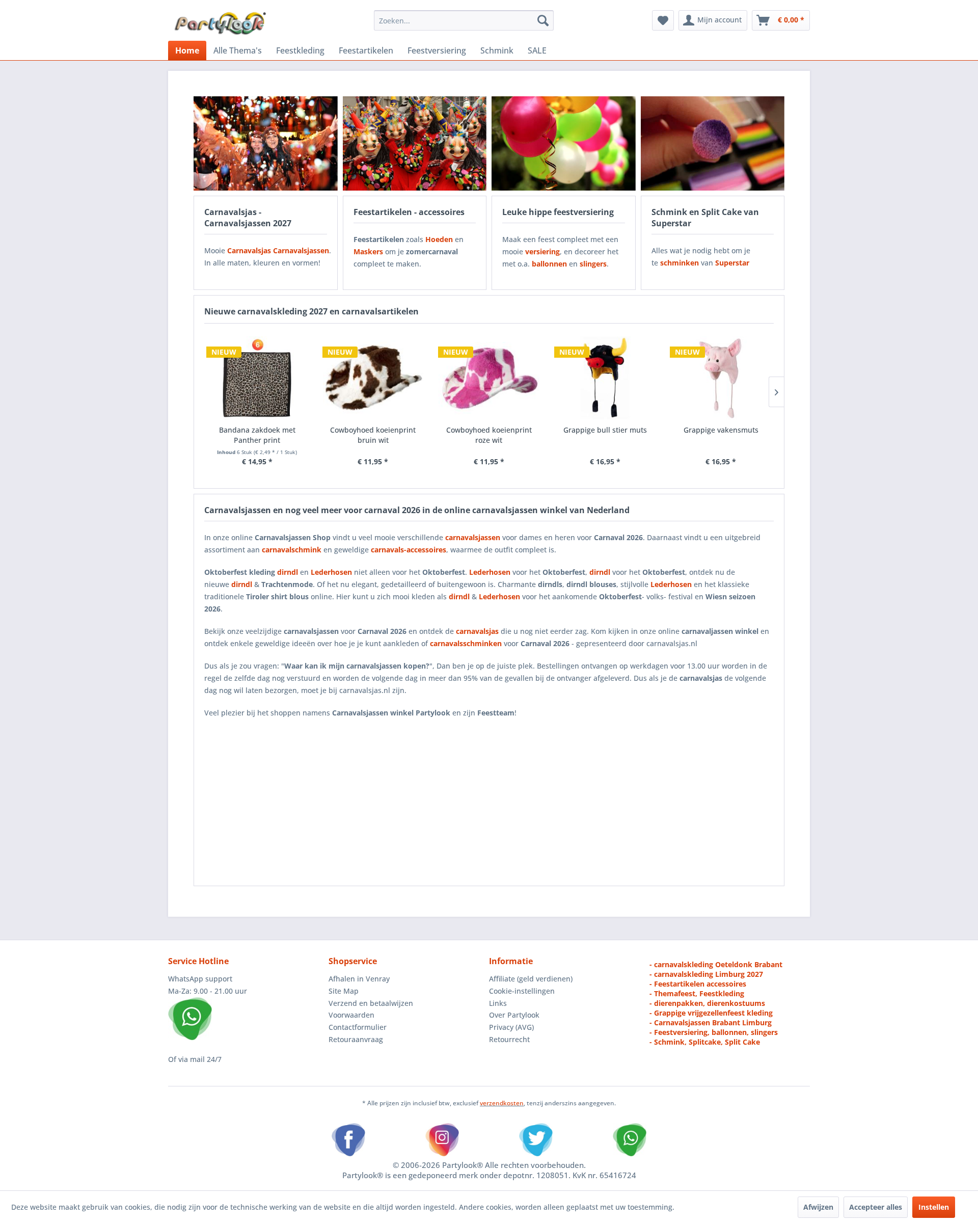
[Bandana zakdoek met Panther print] (257, 378)
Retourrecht (509, 1039)
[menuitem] (464, 20)
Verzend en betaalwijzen (371, 1003)
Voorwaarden (351, 1015)
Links (498, 1003)
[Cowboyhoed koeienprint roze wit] (489, 378)
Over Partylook (514, 1015)
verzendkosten (502, 1103)
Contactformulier (358, 1027)
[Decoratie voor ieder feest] (564, 143)
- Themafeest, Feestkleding (696, 993)
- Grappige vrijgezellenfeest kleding (711, 1013)
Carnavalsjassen (301, 250)
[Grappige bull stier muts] (605, 378)
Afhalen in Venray (359, 978)
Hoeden (439, 239)
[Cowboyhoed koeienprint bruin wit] (373, 378)
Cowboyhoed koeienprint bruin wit (373, 435)
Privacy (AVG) (511, 1027)
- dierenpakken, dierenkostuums (707, 1003)
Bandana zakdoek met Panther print (257, 435)
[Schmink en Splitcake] (713, 144)
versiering (542, 251)
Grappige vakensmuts (721, 430)
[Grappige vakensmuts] (720, 378)
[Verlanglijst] (663, 20)
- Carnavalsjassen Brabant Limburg (710, 1022)
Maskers (368, 251)
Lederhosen (489, 572)
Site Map (344, 991)
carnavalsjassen (472, 537)
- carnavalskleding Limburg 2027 (706, 974)
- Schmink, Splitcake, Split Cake (704, 1042)
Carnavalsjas (249, 250)
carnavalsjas (477, 631)
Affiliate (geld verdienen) (531, 978)
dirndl (287, 572)
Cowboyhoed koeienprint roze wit (489, 435)
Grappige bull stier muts (605, 430)
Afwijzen (818, 1207)
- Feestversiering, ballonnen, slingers (713, 1032)
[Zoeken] (543, 20)
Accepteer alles (875, 1207)
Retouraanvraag (356, 1039)
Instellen (933, 1207)
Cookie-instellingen (522, 991)
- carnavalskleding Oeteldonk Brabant (715, 964)
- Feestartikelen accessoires (697, 984)
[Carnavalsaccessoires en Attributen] (415, 144)
